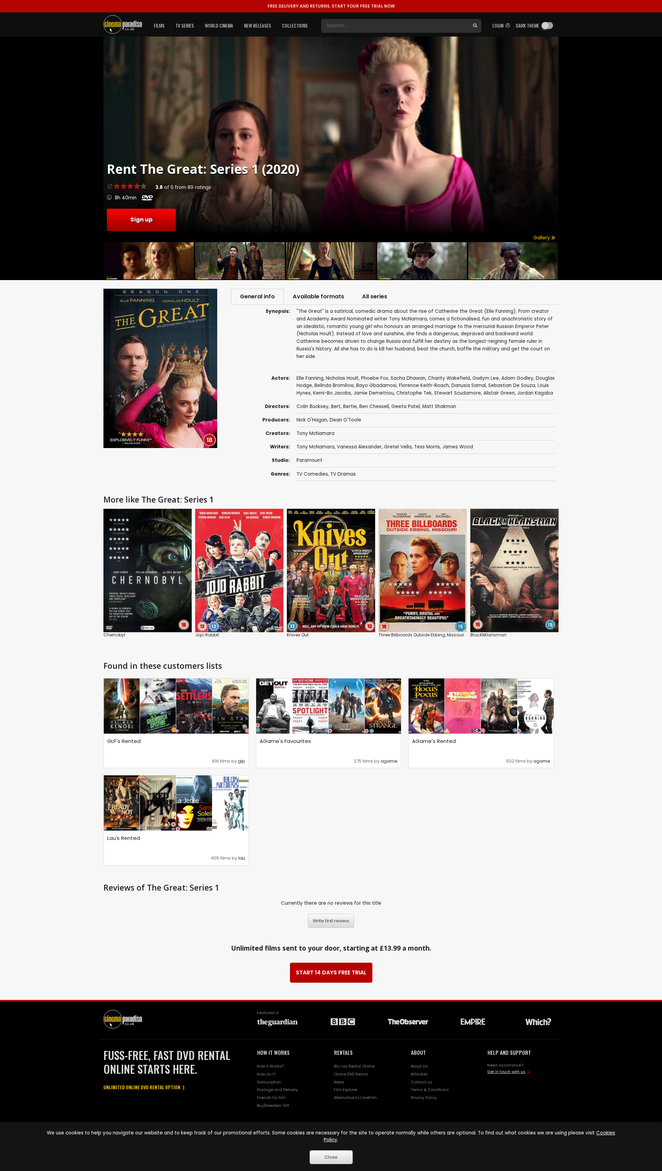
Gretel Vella (398, 447)
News (339, 1082)
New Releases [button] (257, 25)
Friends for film (271, 1097)
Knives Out (298, 635)
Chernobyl (114, 635)
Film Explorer (346, 1089)
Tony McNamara (315, 433)
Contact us (421, 1082)
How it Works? (270, 1066)
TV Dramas (343, 474)
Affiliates (419, 1074)
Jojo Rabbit (207, 635)
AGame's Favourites (285, 741)
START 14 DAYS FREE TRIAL (331, 972)
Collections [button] (295, 25)
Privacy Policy (424, 1097)
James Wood (457, 447)
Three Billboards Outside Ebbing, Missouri (421, 635)
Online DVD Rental (351, 1074)
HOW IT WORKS (273, 1052)
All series (374, 296)
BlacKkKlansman (488, 635)
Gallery (542, 238)
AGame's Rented (434, 741)
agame (389, 761)
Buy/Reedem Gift (273, 1105)
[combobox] (395, 26)
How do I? (266, 1074)
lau (241, 858)
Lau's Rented (123, 838)
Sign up (141, 220)
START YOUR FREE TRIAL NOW (331, 6)
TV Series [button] (184, 25)
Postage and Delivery (277, 1089)
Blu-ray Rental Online (354, 1066)
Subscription (269, 1082)
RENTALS (343, 1052)
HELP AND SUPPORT (509, 1052)
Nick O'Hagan (312, 420)
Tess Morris (427, 447)
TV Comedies (312, 474)
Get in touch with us (506, 1071)
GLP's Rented (124, 741)
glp (241, 761)
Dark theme (527, 25)
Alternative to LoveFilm (355, 1097)
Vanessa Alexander (359, 447)
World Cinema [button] (219, 25)
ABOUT (418, 1052)
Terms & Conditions (430, 1089)
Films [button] (159, 25)
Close (331, 1157)
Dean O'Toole (345, 420)
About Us (419, 1066)
